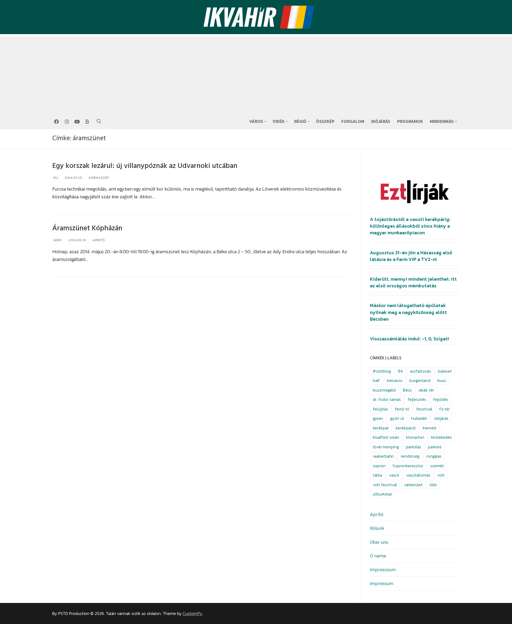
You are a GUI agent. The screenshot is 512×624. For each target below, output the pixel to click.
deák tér (426, 390)
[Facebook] (56, 121)
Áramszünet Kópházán (87, 228)
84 (400, 371)
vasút (394, 475)
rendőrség (410, 456)
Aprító (98, 240)
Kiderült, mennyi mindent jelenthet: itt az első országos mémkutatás (413, 282)
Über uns (379, 542)
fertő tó (402, 409)
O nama (378, 555)
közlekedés (441, 437)
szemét (437, 466)
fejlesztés (417, 399)
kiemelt (430, 428)
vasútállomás (418, 475)
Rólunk (377, 528)
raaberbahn (383, 456)
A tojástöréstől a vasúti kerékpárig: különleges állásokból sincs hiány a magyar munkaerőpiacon (410, 226)
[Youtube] (77, 121)
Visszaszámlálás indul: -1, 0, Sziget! (409, 338)
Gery (57, 240)
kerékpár (381, 428)
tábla (377, 475)
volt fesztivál (385, 485)
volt (441, 475)
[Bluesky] (87, 121)
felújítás (380, 409)
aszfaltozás (420, 371)
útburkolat (382, 494)
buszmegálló (384, 390)
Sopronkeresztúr (408, 466)
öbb (433, 485)
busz (441, 380)
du (55, 177)
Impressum (381, 583)
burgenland (419, 380)
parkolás (413, 447)
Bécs (407, 390)
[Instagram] (66, 121)
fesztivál (424, 409)
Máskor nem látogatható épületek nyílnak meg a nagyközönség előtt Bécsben (408, 312)
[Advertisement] (256, 74)
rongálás (434, 456)
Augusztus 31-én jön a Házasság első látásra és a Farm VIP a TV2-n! (411, 256)
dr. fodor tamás (387, 399)
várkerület (413, 485)
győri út (397, 418)
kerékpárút (406, 428)
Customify (192, 613)
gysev (378, 418)
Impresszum (383, 569)
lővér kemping (386, 447)
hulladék (419, 418)
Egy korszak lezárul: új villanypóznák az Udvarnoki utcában (144, 166)
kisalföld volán (386, 437)
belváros (394, 380)
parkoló (435, 447)
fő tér (444, 409)
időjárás (441, 418)
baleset (445, 371)
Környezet (98, 177)
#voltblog (382, 371)
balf (376, 380)
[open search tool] (99, 121)
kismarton (415, 437)
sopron (379, 466)
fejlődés (440, 399)
